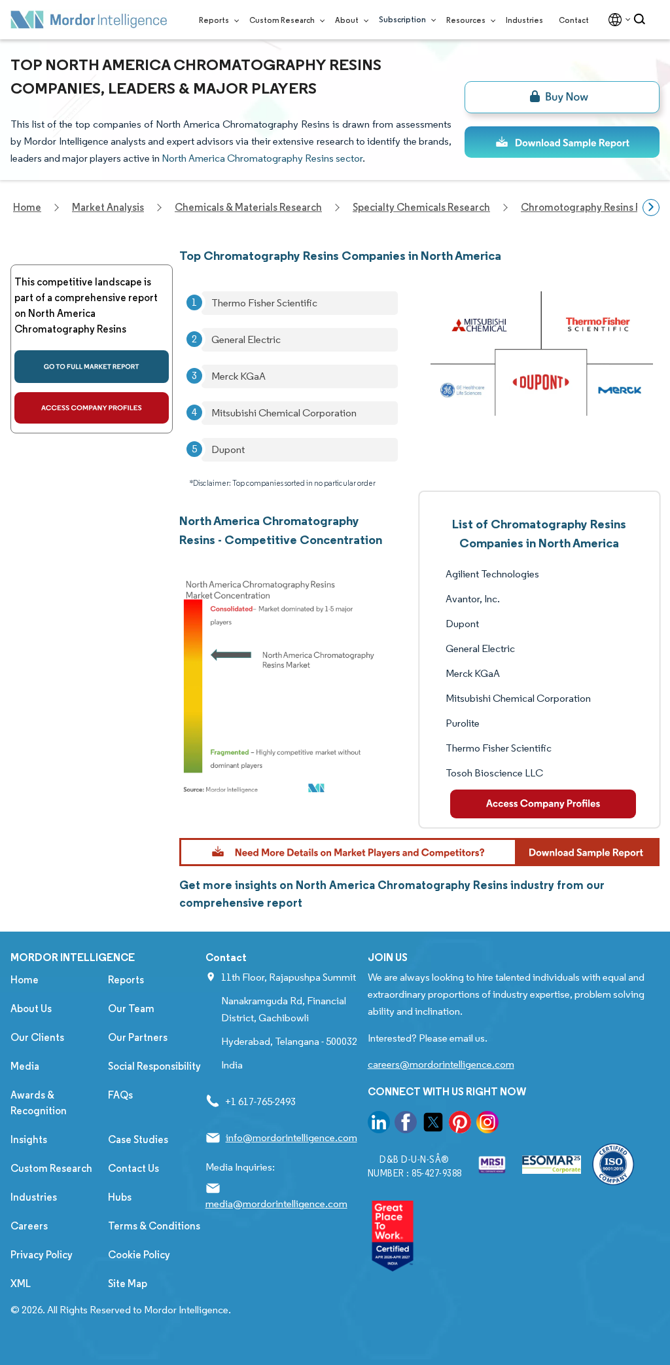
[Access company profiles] (91, 408)
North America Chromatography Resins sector (262, 158)
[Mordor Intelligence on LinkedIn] (379, 1124)
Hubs (120, 1197)
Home (24, 980)
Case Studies (138, 1139)
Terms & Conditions (154, 1226)
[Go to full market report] (91, 366)
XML (20, 1283)
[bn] (562, 97)
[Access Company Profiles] (543, 804)
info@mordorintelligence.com (291, 1137)
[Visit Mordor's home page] (89, 19)
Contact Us (133, 1168)
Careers (29, 1226)
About (347, 20)
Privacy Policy (41, 1254)
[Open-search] (641, 19)
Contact (574, 20)
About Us (31, 1008)
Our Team (131, 1008)
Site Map (127, 1283)
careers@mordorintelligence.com (441, 1064)
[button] (419, 852)
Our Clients (37, 1037)
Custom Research (282, 20)
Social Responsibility (154, 1066)
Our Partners (138, 1037)
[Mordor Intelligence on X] (433, 1124)
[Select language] (617, 19)
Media (24, 1066)
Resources (466, 20)
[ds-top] (562, 142)
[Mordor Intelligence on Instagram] (487, 1124)
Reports (214, 20)
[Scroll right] (651, 207)
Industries (524, 20)
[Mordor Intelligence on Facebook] (406, 1124)
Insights (28, 1139)
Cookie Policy (139, 1254)
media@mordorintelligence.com (276, 1203)
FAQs (120, 1095)
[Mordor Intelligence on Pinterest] (460, 1124)
